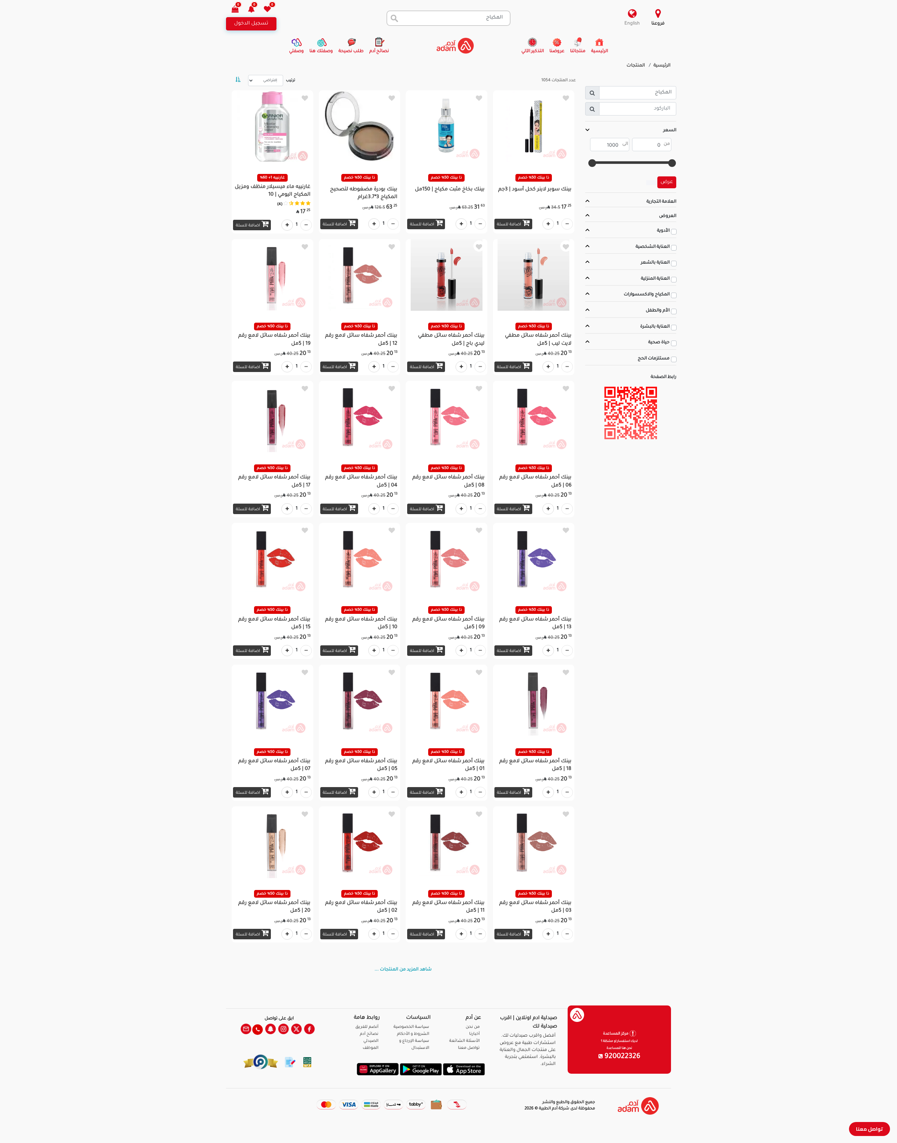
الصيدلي (370, 1041)
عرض (666, 182)
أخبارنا (474, 1034)
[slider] (672, 163)
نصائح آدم (369, 1034)
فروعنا (658, 23)
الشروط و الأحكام (413, 1034)
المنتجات (635, 65)
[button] (255, 10)
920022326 (622, 1057)
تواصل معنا (869, 1129)
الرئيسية (662, 65)
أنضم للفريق (366, 1027)
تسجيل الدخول (251, 24)
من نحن (473, 1027)
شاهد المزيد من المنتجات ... (403, 969)
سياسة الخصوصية (411, 1027)
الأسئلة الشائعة (464, 1041)
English (632, 23)
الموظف (370, 1048)
